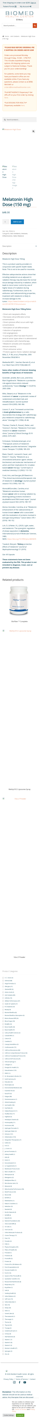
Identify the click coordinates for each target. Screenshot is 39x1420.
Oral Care (8, 1229)
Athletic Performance (12, 1001)
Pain (7, 1238)
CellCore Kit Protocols (12, 1059)
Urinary (8, 1334)
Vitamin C (8, 1339)
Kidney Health (10, 1154)
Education (8, 1082)
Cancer (8, 1038)
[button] (33, 131)
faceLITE (8, 1093)
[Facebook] (19, 1382)
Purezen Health (11, 1270)
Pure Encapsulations (12, 1267)
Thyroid (8, 1325)
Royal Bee (9, 1287)
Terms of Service (21, 1379)
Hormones (9, 1125)
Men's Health (10, 1172)
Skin (7, 1305)
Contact (32, 1379)
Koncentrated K (10, 1163)
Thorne (8, 1322)
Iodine (7, 1143)
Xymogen (8, 1351)
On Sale (8, 1227)
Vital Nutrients (10, 1337)
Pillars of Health (11, 1250)
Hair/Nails (8, 1108)
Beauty (8, 1009)
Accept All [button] (20, 1415)
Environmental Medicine (13, 1088)
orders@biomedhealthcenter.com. (17, 87)
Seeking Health (10, 1293)
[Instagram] (14, 1382)
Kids (7, 1157)
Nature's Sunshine (11, 1203)
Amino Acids (9, 992)
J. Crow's (8, 1148)
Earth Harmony (10, 1079)
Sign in (33, 3)
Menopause (9, 1174)
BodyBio (8, 1024)
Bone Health (10, 1027)
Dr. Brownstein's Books (13, 1076)
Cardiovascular (10, 1047)
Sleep (8, 1308)
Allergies (9, 986)
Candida (8, 1041)
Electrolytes (9, 1085)
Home (7, 36)
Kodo (7, 1160)
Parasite (8, 1241)
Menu (20, 20)
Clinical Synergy (10, 1062)
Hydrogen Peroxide (11, 1128)
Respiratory (9, 1284)
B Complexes (10, 1007)
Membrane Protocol (12, 1169)
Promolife (8, 1258)
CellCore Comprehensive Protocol (16, 1053)
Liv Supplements (10, 1166)
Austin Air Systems (11, 1004)
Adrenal (8, 981)
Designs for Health (11, 1067)
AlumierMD (9, 989)
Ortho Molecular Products (13, 1232)
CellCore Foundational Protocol (15, 1056)
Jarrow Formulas (10, 1151)
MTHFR (8, 1198)
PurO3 (8, 1273)
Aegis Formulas (10, 983)
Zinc (7, 1354)
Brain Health (10, 1030)
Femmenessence (11, 1099)
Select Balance (18, 236)
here (6, 97)
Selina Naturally (10, 1302)
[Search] (35, 25)
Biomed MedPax (11, 1012)
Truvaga (8, 1328)
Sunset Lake (9, 1313)
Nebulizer (8, 1206)
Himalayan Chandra (11, 1119)
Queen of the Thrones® (13, 1276)
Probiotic (8, 1255)
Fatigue (8, 1096)
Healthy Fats (10, 1114)
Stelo (7, 1311)
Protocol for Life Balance (13, 1264)
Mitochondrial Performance (14, 1189)
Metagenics (9, 1177)
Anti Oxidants (15, 36)
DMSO (7, 1073)
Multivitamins (9, 1201)
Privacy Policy (8, 1379)
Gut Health (9, 1105)
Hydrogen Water (11, 1131)
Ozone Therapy (11, 1235)
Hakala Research (11, 1111)
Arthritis (8, 998)
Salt (7, 1290)
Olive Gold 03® (10, 1224)
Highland (8, 1117)
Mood (8, 1195)
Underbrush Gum (11, 1331)
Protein (8, 1261)
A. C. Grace (9, 978)
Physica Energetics (11, 1247)
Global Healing (10, 1102)
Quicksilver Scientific (12, 1279)
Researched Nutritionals (13, 1282)
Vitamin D (8, 1342)
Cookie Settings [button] (9, 1415)
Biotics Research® (11, 1018)
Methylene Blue (10, 1180)
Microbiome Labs (11, 1183)
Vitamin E (8, 1345)
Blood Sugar (10, 1021)
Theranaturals (10, 1316)
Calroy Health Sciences (12, 1033)
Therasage (9, 1319)
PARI (7, 1244)
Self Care (9, 1299)
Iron (7, 1145)
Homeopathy (10, 1122)
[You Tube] (24, 1382)
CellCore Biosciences (12, 1050)
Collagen (8, 1065)
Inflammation (7, 236)
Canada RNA (9, 1035)
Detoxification (10, 1070)
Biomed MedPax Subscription (14, 1015)
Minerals (8, 1186)
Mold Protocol (10, 1192)
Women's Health (11, 1348)
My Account (24, 6)
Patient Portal (8, 6)
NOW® (8, 1215)
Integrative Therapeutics (13, 1140)
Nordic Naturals (10, 1212)
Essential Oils (9, 1091)
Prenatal (8, 1253)
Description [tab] (6, 246)
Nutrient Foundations (12, 1221)
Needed (8, 1209)
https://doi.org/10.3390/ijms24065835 (21, 539)
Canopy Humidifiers (11, 1044)
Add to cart (17, 222)
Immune (24, 233)
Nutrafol (8, 1218)
